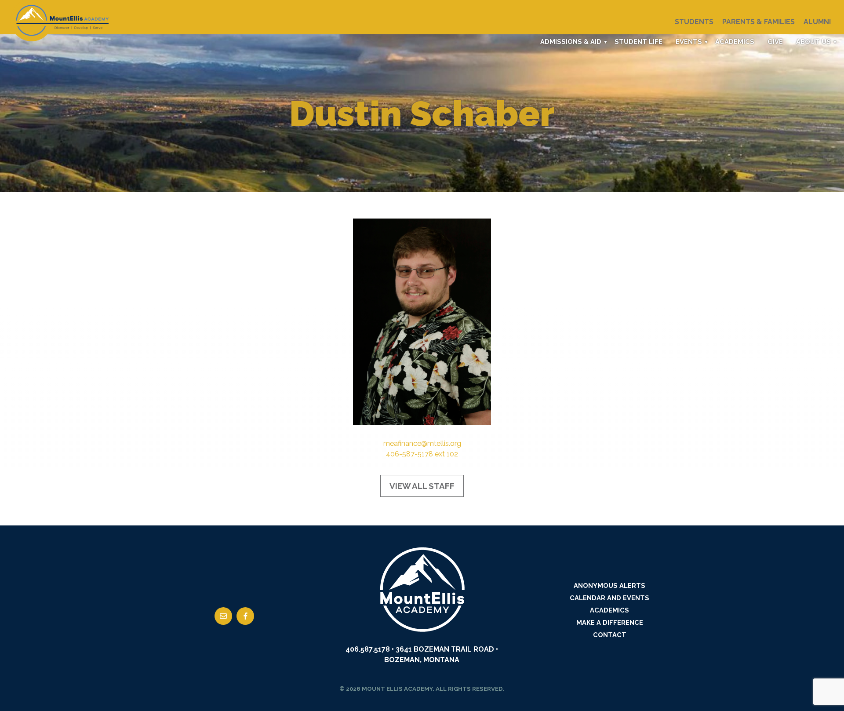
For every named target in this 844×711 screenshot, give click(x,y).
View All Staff (422, 486)
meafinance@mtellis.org (422, 443)
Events (689, 41)
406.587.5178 (368, 649)
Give (775, 41)
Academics (734, 41)
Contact (609, 634)
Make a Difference (609, 622)
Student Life (638, 41)
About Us (813, 41)
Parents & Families (758, 22)
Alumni (817, 22)
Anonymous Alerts (609, 585)
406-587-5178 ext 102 (422, 454)
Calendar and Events (609, 598)
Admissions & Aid (570, 41)
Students (694, 22)
